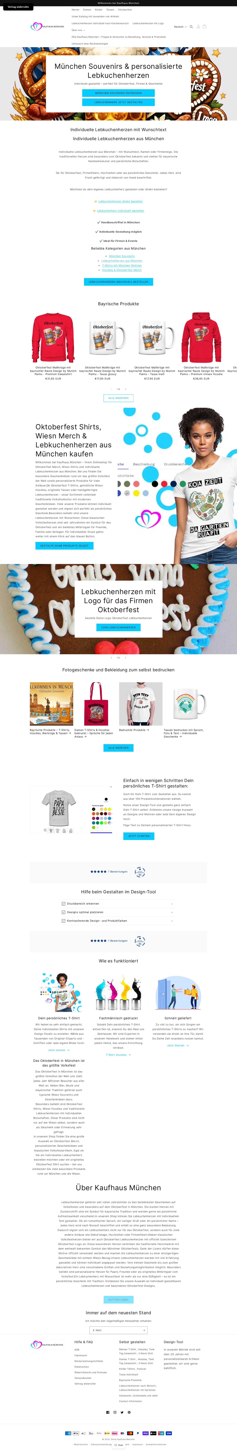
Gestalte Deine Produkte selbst (64, 545)
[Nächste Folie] (125, 657)
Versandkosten (82, 1378)
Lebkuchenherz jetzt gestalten (118, 102)
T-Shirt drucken (116, 1054)
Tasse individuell (128, 1374)
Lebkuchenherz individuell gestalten (120, 210)
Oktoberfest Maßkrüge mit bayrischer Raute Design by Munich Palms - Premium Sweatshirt (53, 371)
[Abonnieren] (143, 1330)
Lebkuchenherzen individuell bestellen (118, 281)
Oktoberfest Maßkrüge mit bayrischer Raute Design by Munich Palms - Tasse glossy (102, 371)
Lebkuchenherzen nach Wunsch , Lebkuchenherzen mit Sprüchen (138, 1387)
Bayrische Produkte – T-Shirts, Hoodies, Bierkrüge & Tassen (50, 731)
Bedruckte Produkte (132, 730)
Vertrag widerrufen (85, 1383)
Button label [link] (119, 1299)
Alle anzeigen (118, 398)
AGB (76, 1349)
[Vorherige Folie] (111, 657)
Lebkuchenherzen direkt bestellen (121, 201)
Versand (125, 1444)
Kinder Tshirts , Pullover (132, 1368)
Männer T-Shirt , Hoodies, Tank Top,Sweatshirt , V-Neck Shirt (137, 1351)
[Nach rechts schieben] (125, 389)
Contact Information (130, 1401)
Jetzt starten (138, 836)
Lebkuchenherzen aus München (121, 260)
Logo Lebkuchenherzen (118, 627)
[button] (78, 30)
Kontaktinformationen (156, 1444)
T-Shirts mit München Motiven (122, 265)
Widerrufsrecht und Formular (90, 1372)
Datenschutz (81, 1366)
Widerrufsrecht (81, 1444)
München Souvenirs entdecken (118, 93)
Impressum (80, 1355)
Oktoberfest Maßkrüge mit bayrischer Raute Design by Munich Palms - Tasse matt (152, 371)
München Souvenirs (121, 256)
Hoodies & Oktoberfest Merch (121, 269)
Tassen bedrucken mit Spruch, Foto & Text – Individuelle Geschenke (183, 733)
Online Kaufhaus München (123, 1439)
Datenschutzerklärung (101, 1444)
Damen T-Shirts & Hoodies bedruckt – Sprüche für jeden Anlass (93, 733)
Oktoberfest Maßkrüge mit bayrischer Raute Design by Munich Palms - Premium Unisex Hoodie (201, 371)
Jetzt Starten (175, 1045)
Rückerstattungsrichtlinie (88, 1361)
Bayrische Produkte (130, 1380)
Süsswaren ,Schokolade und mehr (138, 1395)
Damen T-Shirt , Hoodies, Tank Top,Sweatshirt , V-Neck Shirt (136, 1361)
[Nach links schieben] (111, 389)
